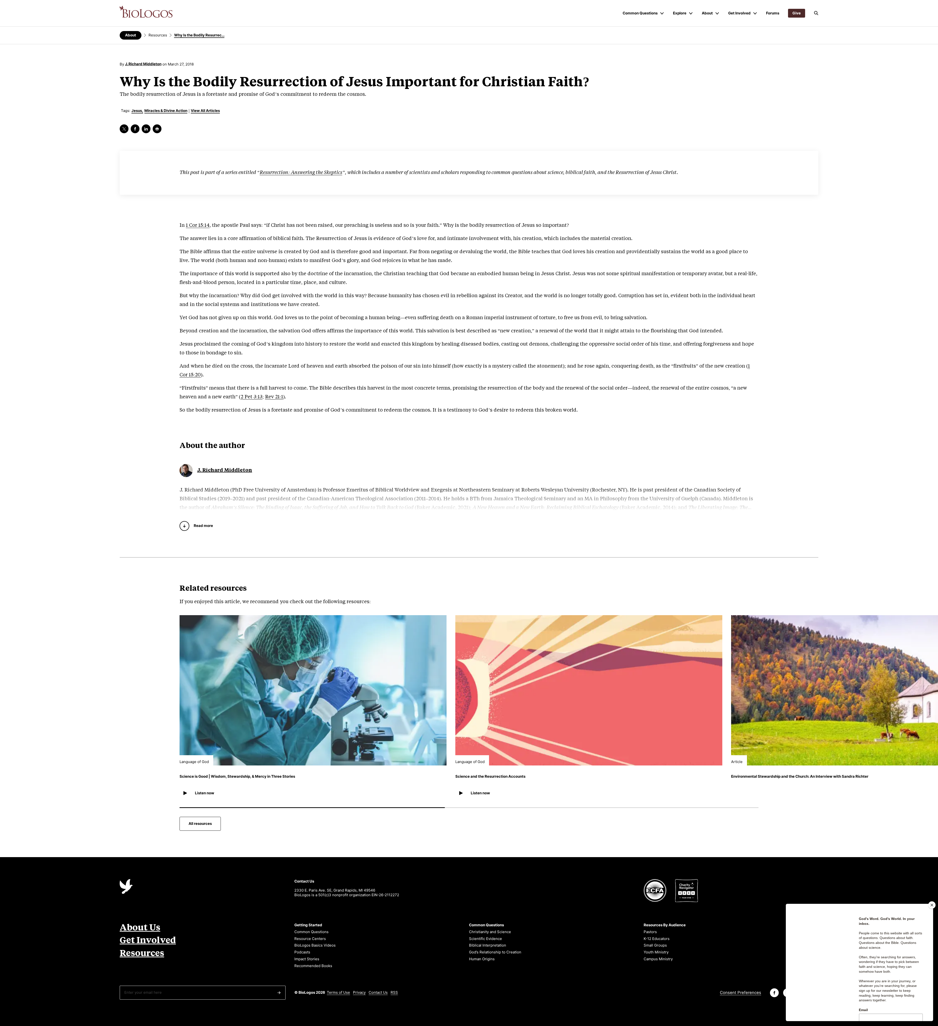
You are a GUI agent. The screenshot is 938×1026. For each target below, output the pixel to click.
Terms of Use (338, 992)
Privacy (359, 992)
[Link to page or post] (313, 690)
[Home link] (146, 12)
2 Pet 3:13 (251, 397)
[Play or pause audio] (185, 792)
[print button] (157, 128)
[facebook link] (135, 128)
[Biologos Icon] (126, 886)
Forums (772, 13)
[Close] (932, 905)
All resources (200, 823)
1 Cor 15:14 (198, 225)
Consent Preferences (740, 992)
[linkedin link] (146, 128)
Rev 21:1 (274, 397)
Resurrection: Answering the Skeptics (301, 172)
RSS (394, 992)
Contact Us (378, 992)
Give (796, 13)
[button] (816, 13)
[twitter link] (124, 128)
